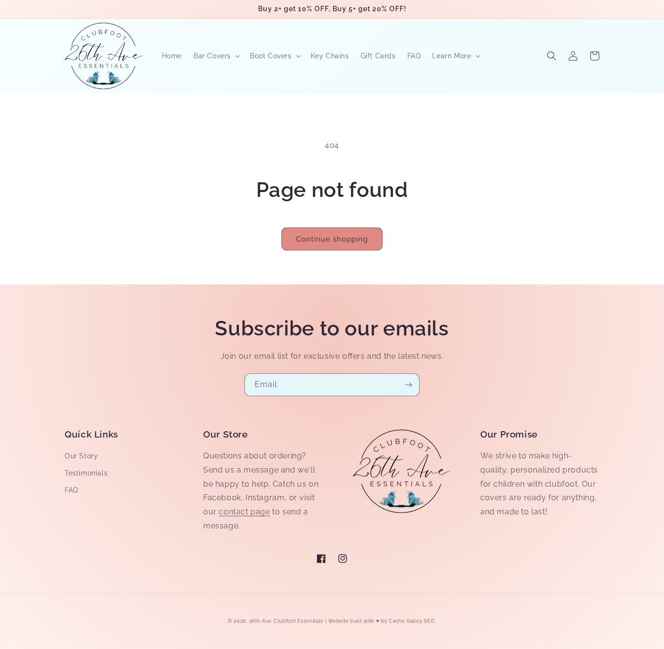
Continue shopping (332, 239)
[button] (216, 56)
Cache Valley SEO (412, 621)
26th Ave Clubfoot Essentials (287, 621)
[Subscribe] (408, 384)
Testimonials (86, 473)
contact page (244, 511)
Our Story (81, 456)
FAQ (71, 490)
